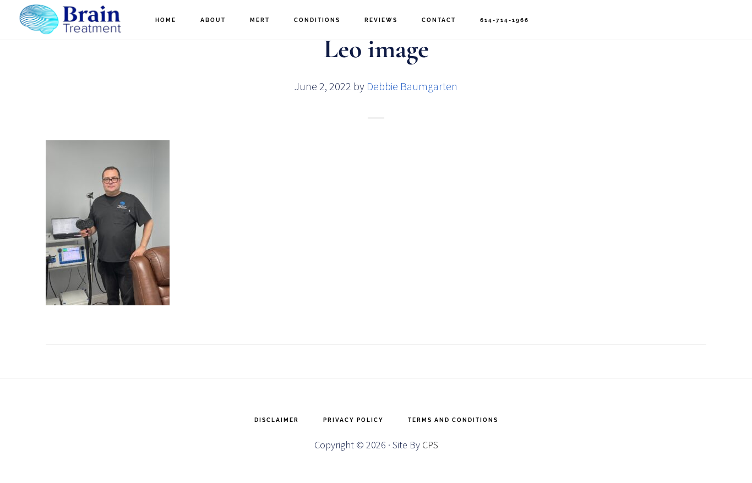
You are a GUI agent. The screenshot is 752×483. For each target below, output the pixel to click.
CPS (430, 444)
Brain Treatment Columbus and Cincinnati (72, 19)
